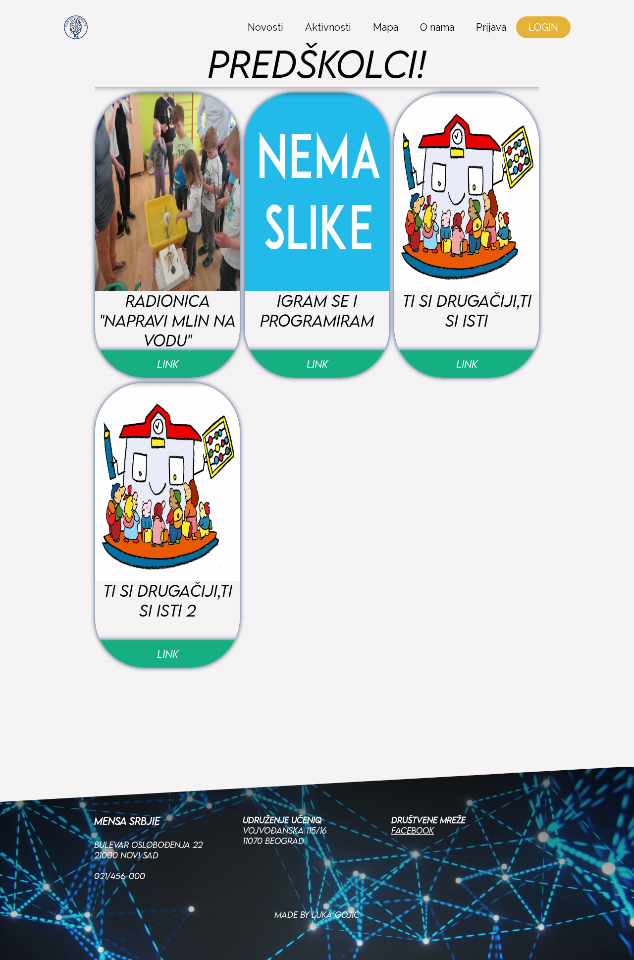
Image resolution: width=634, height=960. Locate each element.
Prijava (491, 27)
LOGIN (543, 27)
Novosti (265, 27)
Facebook (412, 830)
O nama (437, 27)
